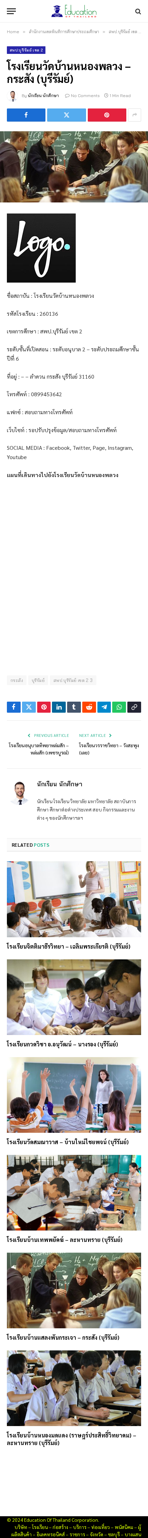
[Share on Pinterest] (107, 115)
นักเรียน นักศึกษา (43, 95)
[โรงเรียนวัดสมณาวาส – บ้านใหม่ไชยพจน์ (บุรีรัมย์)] (74, 1095)
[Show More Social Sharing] (134, 115)
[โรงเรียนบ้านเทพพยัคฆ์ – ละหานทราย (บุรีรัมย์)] (74, 1193)
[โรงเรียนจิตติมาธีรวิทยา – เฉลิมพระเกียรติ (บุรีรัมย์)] (74, 899)
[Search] (137, 11)
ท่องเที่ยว (100, 1527)
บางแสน (133, 1534)
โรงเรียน (40, 1527)
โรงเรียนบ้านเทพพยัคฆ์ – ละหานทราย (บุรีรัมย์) (65, 1239)
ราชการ (77, 1534)
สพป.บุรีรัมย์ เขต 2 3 (73, 680)
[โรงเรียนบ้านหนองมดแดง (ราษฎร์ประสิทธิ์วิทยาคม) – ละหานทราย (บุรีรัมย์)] (74, 1388)
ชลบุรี (114, 1534)
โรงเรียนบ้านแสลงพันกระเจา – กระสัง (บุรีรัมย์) (63, 1337)
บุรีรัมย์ (38, 680)
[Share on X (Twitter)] (66, 115)
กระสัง (16, 680)
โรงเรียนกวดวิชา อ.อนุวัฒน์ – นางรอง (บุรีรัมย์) (62, 1044)
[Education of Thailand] (74, 11)
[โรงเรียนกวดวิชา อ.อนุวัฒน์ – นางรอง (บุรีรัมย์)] (74, 997)
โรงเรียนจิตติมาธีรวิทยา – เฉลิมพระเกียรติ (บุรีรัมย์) (68, 946)
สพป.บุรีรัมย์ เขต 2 (26, 50)
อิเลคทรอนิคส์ (50, 1534)
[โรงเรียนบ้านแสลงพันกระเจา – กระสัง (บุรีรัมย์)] (74, 1290)
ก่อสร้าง (60, 1527)
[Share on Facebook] (26, 115)
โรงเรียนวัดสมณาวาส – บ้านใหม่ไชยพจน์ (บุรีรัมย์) (68, 1142)
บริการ (79, 1527)
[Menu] (11, 11)
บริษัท (20, 1527)
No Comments (85, 95)
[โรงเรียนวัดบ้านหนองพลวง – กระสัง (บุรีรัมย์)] (74, 166)
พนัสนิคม (124, 1527)
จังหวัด (96, 1534)
